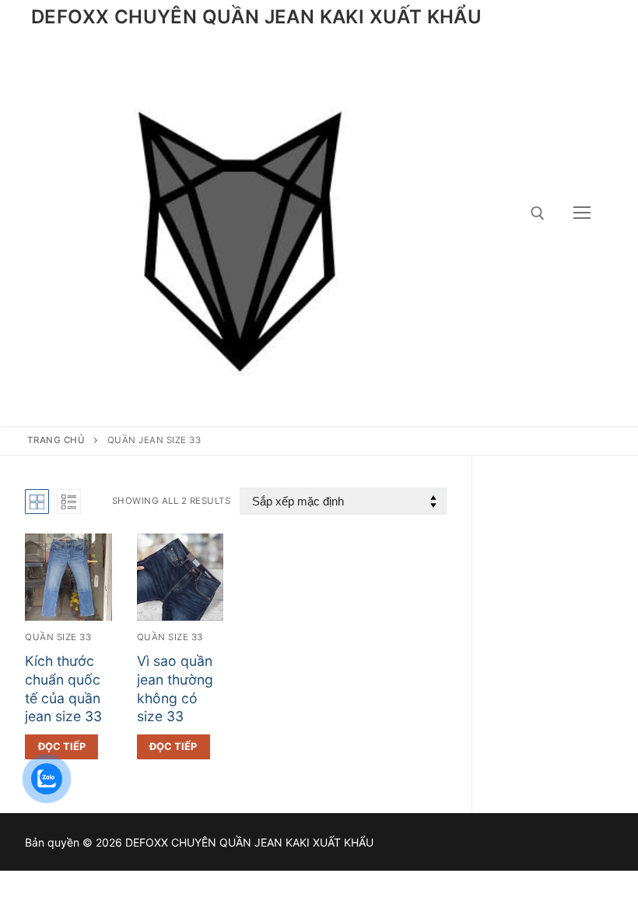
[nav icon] (582, 213)
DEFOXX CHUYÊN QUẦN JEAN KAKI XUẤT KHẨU (256, 16)
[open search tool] (538, 213)
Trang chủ (56, 440)
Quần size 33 (58, 637)
